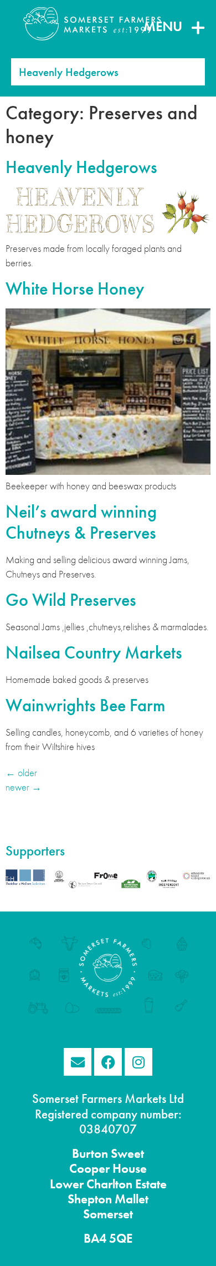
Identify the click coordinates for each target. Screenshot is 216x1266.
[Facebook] (108, 1062)
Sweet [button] (126, 1154)
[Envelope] (77, 1062)
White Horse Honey (75, 288)
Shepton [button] (90, 1199)
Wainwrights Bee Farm (85, 705)
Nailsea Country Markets (94, 652)
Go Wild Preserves (71, 600)
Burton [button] (90, 1154)
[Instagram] (138, 1062)
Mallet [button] (130, 1199)
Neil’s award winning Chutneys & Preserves (81, 522)
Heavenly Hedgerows (81, 167)
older (21, 773)
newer (24, 787)
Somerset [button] (108, 1214)
